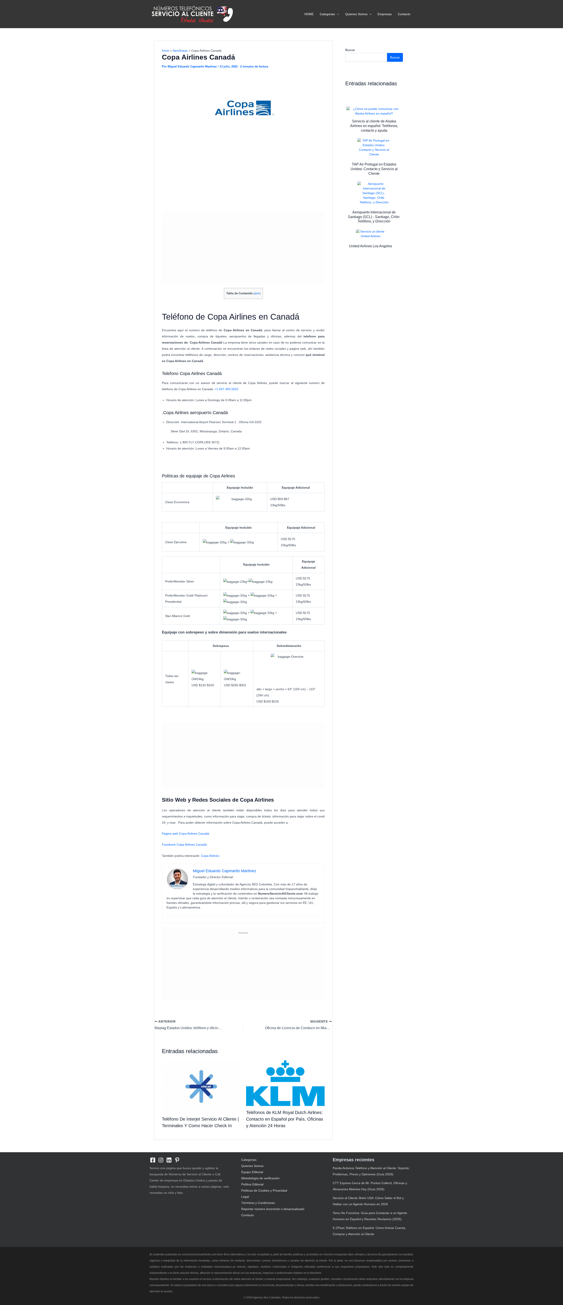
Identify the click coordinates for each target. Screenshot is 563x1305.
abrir (257, 293)
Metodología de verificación (260, 1178)
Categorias (327, 14)
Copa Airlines (210, 855)
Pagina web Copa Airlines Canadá (185, 833)
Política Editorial (252, 1184)
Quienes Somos (356, 14)
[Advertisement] (243, 176)
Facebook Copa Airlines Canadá (184, 844)
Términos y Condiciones (258, 1203)
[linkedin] (169, 1160)
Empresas (385, 14)
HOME (309, 14)
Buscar (350, 50)
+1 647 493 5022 (226, 389)
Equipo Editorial (252, 1172)
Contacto (404, 14)
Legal (245, 1196)
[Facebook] (152, 1160)
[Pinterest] (177, 1160)
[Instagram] (161, 1160)
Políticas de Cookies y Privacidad (264, 1190)
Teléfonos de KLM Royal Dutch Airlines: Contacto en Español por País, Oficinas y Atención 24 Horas (284, 1119)
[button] (337, 14)
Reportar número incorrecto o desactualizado (272, 1209)
